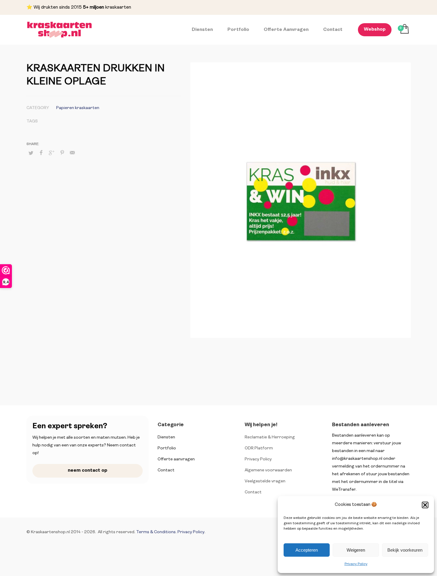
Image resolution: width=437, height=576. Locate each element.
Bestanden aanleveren (360, 424)
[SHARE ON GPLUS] (51, 153)
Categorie (171, 424)
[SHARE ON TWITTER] (30, 153)
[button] (425, 505)
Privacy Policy (356, 564)
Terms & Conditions (156, 532)
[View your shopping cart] (404, 29)
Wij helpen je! (261, 424)
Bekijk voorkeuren (404, 550)
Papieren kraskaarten (77, 108)
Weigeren (356, 550)
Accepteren (306, 550)
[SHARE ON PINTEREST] (62, 153)
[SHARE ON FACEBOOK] (41, 153)
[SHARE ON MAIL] (72, 153)
